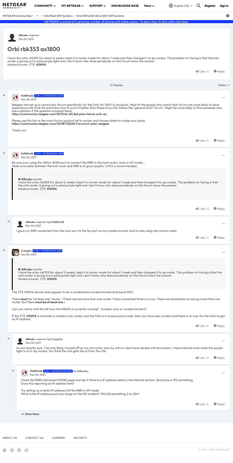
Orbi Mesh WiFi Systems (58, 16)
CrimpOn (26, 251)
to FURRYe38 (55, 222)
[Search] (198, 5)
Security (80, 437)
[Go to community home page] (15, 6)
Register (210, 5)
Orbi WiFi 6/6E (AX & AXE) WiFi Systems (100, 16)
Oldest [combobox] (224, 85)
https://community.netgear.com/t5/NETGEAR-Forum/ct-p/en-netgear (60, 124)
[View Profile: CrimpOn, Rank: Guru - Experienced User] (15, 252)
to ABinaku (81, 371)
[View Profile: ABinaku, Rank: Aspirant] (12, 37)
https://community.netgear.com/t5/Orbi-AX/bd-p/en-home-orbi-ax (59, 114)
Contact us (35, 437)
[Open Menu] (227, 15)
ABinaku (23, 35)
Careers (58, 437)
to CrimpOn (55, 339)
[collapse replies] (4, 95)
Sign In (224, 5)
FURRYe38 (27, 95)
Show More (32, 414)
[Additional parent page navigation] (37, 15)
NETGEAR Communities (17, 16)
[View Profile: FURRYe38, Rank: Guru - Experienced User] (15, 97)
